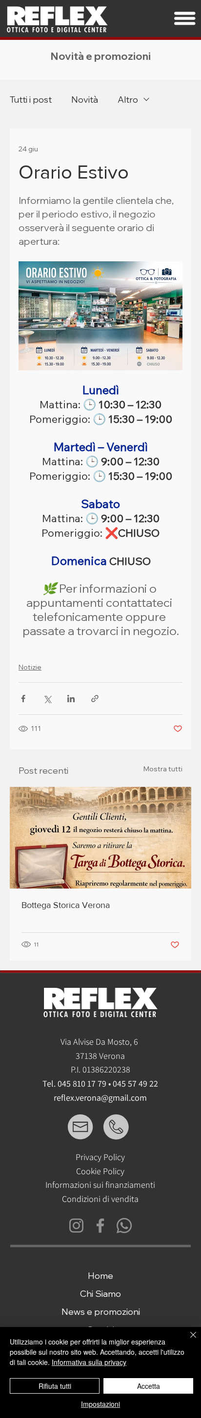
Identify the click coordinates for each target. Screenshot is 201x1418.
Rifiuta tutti (55, 1386)
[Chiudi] (187, 1340)
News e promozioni (100, 1311)
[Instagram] (76, 1225)
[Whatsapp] (124, 1225)
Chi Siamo (100, 1293)
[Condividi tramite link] (95, 698)
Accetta (148, 1386)
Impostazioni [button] (100, 1404)
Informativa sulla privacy (89, 1362)
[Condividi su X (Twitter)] (47, 698)
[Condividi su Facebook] (23, 698)
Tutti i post (31, 99)
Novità (84, 99)
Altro (128, 99)
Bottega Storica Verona (65, 905)
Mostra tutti (162, 768)
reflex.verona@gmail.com (100, 1097)
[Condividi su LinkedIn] (71, 698)
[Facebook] (100, 1225)
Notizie (30, 667)
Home (100, 1275)
